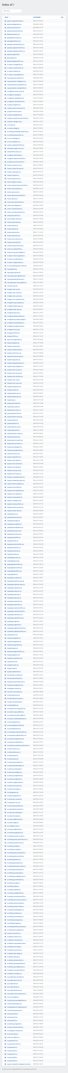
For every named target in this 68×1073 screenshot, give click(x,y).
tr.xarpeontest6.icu (12, 1050)
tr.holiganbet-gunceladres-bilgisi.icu (16, 319)
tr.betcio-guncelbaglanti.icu (14, 205)
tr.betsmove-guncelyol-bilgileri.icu (16, 252)
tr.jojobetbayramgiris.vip (13, 520)
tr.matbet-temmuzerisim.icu (14, 785)
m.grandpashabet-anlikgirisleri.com (16, 81)
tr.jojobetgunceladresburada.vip (15, 581)
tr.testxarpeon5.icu (12, 1020)
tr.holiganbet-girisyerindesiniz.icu (16, 316)
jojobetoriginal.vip (12, 58)
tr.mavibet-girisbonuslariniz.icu (15, 809)
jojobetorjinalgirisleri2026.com (15, 61)
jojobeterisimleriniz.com (13, 34)
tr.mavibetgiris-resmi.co (13, 826)
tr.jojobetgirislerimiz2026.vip (14, 567)
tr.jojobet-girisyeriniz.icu (13, 430)
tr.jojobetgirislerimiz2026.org (14, 564)
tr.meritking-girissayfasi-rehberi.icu (16, 866)
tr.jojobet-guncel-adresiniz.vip (15, 440)
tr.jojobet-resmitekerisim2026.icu (16, 477)
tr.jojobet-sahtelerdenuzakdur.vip (16, 480)
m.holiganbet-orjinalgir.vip (14, 94)
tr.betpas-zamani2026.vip (14, 242)
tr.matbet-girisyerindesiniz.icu (15, 762)
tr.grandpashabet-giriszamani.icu (15, 279)
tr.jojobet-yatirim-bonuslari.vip (15, 507)
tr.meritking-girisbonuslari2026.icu (16, 852)
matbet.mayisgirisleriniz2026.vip (15, 145)
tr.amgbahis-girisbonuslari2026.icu (16, 158)
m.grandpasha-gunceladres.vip (15, 78)
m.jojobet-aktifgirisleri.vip (14, 105)
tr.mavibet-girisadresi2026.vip (15, 806)
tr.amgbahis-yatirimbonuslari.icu (15, 162)
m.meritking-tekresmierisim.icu (15, 135)
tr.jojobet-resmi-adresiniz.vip (14, 463)
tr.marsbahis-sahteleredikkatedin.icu (16, 718)
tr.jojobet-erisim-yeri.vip (13, 380)
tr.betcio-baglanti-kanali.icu (14, 182)
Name (6, 17)
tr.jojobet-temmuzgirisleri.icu (14, 494)
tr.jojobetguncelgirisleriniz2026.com (16, 631)
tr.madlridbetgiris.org (12, 705)
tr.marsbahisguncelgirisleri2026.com (16, 735)
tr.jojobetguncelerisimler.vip (14, 604)
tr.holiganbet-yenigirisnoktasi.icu (15, 326)
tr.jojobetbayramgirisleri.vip (14, 524)
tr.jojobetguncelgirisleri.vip (14, 624)
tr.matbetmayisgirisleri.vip (14, 795)
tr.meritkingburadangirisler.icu (15, 920)
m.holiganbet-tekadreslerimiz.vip (15, 101)
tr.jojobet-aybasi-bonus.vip (14, 353)
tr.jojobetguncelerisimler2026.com (16, 608)
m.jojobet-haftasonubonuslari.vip (16, 108)
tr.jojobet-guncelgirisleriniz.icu (15, 450)
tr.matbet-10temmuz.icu (13, 749)
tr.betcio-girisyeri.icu (12, 198)
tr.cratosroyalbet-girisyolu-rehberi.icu (17, 266)
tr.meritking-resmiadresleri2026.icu (16, 896)
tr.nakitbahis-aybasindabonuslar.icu (16, 943)
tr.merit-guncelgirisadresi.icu (14, 829)
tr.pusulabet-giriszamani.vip (14, 990)
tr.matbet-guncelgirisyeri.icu (14, 779)
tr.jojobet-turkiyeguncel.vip (14, 500)
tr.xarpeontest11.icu (12, 1040)
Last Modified (36, 17)
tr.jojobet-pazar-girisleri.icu (14, 460)
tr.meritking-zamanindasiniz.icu (15, 916)
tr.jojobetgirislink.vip (12, 574)
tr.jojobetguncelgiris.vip (13, 621)
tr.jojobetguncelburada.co (14, 594)
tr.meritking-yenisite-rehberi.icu (15, 906)
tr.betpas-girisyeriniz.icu (13, 232)
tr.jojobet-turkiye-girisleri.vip (14, 497)
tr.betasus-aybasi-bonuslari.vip (15, 168)
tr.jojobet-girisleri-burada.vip (14, 416)
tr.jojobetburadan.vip (12, 541)
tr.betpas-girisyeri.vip (12, 229)
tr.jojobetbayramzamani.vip (14, 534)
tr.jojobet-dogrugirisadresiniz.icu (15, 363)
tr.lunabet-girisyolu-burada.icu (15, 698)
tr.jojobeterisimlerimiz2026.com (15, 544)
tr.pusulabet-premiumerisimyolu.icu (16, 993)
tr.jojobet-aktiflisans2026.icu (14, 349)
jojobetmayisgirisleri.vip (13, 54)
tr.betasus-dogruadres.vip (14, 172)
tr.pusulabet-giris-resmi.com (14, 980)
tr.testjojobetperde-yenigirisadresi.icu (17, 1007)
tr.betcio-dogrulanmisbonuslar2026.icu (17, 185)
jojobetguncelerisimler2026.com (15, 44)
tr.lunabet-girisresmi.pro (13, 695)
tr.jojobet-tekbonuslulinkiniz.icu (15, 484)
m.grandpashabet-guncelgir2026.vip (16, 84)
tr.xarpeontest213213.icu (14, 1044)
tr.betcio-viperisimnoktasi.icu (14, 208)
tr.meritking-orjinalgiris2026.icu (15, 893)
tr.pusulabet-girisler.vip (13, 987)
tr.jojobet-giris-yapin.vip (13, 406)
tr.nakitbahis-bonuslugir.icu (14, 946)
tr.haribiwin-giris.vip (12, 286)
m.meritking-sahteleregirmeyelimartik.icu (18, 131)
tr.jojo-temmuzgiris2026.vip (14, 339)
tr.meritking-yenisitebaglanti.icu (15, 910)
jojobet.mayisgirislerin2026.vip (15, 21)
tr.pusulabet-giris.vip (12, 983)
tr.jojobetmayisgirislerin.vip (14, 641)
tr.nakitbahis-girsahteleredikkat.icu (16, 963)
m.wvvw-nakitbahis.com (13, 141)
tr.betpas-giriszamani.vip (13, 235)
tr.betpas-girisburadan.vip (14, 222)
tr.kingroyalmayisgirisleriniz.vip (15, 685)
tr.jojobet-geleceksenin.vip (14, 396)
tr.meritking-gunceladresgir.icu (15, 873)
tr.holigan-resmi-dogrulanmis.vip (15, 299)
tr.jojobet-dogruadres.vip (13, 359)
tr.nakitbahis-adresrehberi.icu (15, 940)
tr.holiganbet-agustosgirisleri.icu (15, 302)
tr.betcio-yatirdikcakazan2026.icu (16, 212)
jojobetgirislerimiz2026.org (14, 37)
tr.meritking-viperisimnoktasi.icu (15, 903)
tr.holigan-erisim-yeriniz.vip (14, 292)
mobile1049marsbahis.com (14, 151)
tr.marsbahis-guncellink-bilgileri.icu (16, 715)
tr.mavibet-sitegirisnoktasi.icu (15, 819)
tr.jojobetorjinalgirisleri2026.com (15, 651)
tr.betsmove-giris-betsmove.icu (15, 245)
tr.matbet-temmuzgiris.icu (14, 789)
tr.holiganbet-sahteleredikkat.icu (15, 323)
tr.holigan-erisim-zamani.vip (14, 296)
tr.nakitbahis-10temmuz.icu (14, 936)
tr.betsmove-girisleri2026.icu (14, 249)
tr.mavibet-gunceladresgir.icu (14, 812)
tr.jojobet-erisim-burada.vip (14, 370)
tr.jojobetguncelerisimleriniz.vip (15, 618)
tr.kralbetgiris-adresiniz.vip (14, 688)
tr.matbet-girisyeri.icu (12, 755)
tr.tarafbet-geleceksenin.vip (14, 1003)
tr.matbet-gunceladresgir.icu (14, 769)
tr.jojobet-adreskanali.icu (13, 346)
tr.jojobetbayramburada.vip (14, 517)
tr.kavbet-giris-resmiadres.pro (15, 675)
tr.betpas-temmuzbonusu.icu (15, 239)
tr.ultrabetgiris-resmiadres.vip (15, 1030)
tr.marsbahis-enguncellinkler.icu (15, 712)
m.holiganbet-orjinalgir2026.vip (15, 98)
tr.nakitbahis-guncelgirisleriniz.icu (16, 967)
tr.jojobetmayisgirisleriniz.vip (14, 645)
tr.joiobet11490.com (12, 336)
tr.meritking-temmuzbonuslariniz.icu (16, 900)
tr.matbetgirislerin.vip (12, 792)
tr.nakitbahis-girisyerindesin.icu (15, 960)
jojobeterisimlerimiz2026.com (15, 31)
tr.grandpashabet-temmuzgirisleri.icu (17, 282)
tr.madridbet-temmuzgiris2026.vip (16, 708)
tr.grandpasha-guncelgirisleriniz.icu (16, 276)
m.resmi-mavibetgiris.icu (13, 138)
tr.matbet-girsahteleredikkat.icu (15, 765)
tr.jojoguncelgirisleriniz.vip (14, 671)
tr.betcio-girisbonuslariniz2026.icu (16, 195)
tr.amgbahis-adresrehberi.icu (14, 155)
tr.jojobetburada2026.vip (13, 537)
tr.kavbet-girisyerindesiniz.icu (14, 678)
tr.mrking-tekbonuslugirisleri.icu (15, 930)
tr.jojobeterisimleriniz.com (14, 547)
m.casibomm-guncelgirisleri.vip (15, 74)
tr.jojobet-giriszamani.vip (13, 437)
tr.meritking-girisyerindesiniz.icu (15, 869)
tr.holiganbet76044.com (13, 333)
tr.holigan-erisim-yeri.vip (13, 289)
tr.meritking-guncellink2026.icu (15, 879)
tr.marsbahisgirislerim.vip (13, 722)
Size (62, 17)
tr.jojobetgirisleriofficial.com (14, 571)
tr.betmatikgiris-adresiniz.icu (14, 219)
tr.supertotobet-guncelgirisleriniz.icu (16, 1000)
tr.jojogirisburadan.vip (13, 665)
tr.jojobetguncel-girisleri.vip (14, 577)
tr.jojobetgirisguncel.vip (13, 561)
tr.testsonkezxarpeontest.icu (14, 1010)
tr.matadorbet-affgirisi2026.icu (15, 742)
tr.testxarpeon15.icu (12, 1017)
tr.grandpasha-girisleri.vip (13, 272)
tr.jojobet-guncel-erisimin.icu (14, 443)
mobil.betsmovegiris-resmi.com (15, 148)
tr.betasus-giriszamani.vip (14, 178)
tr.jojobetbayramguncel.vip (14, 531)
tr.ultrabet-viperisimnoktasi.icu (15, 1027)
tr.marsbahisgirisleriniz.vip (14, 728)
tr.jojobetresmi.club (12, 661)
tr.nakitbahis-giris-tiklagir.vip (14, 953)
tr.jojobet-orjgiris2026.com (14, 457)
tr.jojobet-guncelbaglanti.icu (14, 447)
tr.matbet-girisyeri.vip (12, 759)
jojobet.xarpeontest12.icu (14, 27)
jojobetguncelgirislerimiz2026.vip (16, 48)
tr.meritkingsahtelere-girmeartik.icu (16, 926)
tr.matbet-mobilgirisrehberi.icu (15, 782)
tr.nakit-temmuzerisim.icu (14, 933)
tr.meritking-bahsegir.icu (13, 846)
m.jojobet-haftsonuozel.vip (14, 111)
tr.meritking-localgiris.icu (13, 883)
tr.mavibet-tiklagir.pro (13, 822)
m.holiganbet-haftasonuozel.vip (15, 91)
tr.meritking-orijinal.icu (13, 886)
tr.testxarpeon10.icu (12, 1014)
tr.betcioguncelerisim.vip (13, 215)
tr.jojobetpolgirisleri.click (13, 655)
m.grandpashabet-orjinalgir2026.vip (16, 88)
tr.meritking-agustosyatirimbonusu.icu (17, 839)
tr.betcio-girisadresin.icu (13, 192)
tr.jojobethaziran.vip (12, 634)
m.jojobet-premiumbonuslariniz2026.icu (18, 118)
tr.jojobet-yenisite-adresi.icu (14, 510)
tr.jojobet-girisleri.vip (12, 420)
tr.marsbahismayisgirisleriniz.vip (15, 738)
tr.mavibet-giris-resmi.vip (13, 802)
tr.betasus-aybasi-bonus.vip (14, 165)
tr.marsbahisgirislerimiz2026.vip (15, 725)
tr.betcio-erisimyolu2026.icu (14, 188)
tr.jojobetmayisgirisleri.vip (14, 638)
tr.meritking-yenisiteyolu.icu (14, 913)
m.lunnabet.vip (11, 125)
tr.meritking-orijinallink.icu (14, 889)
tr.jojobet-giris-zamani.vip (14, 410)
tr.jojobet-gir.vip (11, 400)
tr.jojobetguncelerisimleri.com (15, 614)
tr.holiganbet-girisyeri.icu (13, 313)
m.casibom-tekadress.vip (13, 71)
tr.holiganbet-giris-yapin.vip (14, 309)
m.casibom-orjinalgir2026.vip (15, 64)
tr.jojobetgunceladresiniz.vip (14, 588)
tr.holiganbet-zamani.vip (13, 329)
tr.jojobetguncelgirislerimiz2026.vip (16, 628)
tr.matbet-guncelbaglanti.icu (14, 772)
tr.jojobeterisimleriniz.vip (13, 551)
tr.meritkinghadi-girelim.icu (14, 923)
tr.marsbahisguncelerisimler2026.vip (16, 732)
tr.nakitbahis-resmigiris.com (14, 973)
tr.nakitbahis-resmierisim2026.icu (16, 970)
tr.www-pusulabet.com (13, 1037)
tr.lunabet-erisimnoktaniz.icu (14, 692)
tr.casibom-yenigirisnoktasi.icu (15, 262)
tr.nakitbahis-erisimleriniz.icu (14, 950)
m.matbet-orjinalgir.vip (13, 128)
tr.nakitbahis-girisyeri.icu (13, 957)
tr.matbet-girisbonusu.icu (14, 752)
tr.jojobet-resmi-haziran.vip (14, 474)
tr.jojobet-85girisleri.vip (13, 343)
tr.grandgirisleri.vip (12, 269)
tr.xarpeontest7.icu (12, 1054)
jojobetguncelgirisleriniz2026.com (16, 51)
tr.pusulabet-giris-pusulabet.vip (15, 977)
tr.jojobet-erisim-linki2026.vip (15, 376)
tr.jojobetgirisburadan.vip (13, 557)
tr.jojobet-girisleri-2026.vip (14, 413)
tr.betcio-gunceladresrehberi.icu (15, 202)
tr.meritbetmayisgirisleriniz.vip (15, 832)
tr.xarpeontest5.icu (12, 1047)
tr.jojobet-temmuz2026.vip (14, 487)
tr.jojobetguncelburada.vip (14, 598)
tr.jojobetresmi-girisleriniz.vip (14, 658)
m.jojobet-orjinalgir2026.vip (14, 115)
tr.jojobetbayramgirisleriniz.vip (15, 527)
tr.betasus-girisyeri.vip (13, 175)
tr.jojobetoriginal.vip (12, 648)
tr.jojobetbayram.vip (12, 514)
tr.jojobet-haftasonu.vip (13, 453)
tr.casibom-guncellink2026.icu (15, 259)
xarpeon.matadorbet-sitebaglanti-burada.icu (19, 1064)
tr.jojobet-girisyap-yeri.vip (14, 426)
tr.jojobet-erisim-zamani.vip (14, 383)
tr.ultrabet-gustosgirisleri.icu (14, 1024)
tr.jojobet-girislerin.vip (13, 423)
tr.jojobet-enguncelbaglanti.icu (15, 366)
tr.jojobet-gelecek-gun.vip (14, 393)
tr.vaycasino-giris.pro (12, 1034)
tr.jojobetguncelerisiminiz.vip (14, 601)
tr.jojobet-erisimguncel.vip (14, 386)
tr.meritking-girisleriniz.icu (14, 859)
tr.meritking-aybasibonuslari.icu (15, 842)
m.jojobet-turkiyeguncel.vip (14, 121)
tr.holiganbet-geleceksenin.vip (15, 306)
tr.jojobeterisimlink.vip (13, 554)
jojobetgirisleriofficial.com (14, 41)
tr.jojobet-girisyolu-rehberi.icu (15, 433)
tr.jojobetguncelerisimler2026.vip (16, 611)
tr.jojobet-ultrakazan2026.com (15, 504)
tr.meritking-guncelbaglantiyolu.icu (16, 876)
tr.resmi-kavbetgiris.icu (13, 997)
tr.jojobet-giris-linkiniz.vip (13, 403)
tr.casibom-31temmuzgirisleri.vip (16, 255)
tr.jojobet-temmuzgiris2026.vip (15, 490)
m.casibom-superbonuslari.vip (15, 68)
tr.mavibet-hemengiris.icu (14, 816)
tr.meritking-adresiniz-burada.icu (15, 836)
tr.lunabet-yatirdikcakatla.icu (14, 702)
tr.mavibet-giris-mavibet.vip (14, 799)
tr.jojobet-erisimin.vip (12, 390)
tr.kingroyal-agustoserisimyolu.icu (16, 681)
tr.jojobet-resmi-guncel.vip (14, 470)
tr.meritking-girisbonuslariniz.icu (15, 856)
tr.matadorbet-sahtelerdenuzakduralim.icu (18, 745)
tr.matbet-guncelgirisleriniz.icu (15, 775)
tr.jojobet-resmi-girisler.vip (14, 467)
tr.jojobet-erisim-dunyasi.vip (14, 373)
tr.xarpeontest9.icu (12, 1060)
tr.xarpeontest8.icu (12, 1057)
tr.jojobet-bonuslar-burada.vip (15, 356)
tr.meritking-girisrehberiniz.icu (15, 863)
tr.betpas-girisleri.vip (12, 225)
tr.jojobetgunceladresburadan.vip (16, 584)
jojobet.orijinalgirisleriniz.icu (14, 24)
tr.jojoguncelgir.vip (12, 668)
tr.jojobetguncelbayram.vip (14, 591)
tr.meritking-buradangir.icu (14, 849)
